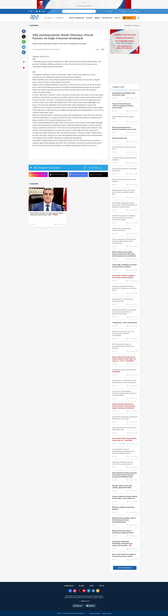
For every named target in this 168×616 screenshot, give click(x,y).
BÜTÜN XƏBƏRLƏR (76, 18)
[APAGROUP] (84, 601)
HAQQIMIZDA (69, 586)
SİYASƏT (89, 18)
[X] (34, 11)
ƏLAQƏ (81, 586)
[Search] (93, 11)
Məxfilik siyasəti (106, 613)
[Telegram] (39, 11)
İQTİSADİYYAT (107, 18)
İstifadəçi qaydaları (94, 613)
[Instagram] (31, 11)
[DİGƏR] (137, 17)
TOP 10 (101, 586)
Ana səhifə (127, 25)
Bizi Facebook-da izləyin (79, 174)
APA (34, 59)
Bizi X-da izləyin (97, 174)
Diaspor (136, 25)
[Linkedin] (41, 11)
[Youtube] (36, 11)
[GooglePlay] (77, 606)
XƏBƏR (97, 18)
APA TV (117, 18)
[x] (79, 591)
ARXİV (91, 586)
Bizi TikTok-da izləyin (59, 174)
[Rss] (44, 11)
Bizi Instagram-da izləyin (39, 174)
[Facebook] (70, 591)
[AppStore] (90, 606)
